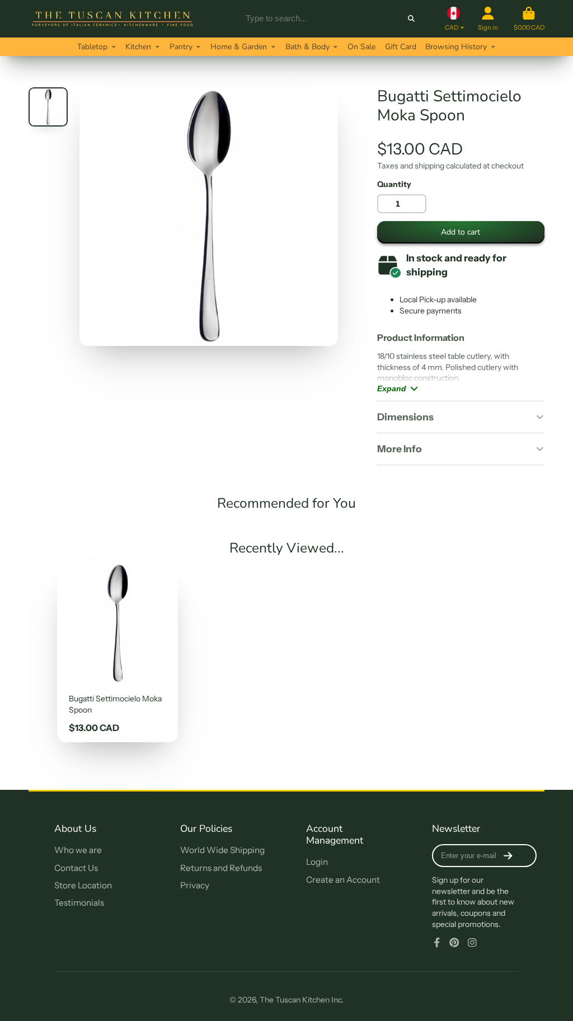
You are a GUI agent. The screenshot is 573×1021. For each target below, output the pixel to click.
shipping (429, 166)
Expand (391, 388)
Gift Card (400, 46)
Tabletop (92, 46)
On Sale (361, 46)
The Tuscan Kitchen (295, 1000)
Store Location (83, 885)
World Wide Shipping (222, 850)
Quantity (394, 184)
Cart (529, 19)
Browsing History (456, 46)
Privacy (194, 885)
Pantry (181, 46)
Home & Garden (238, 46)
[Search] (411, 18)
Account (488, 19)
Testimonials (79, 902)
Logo (112, 19)
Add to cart (460, 232)
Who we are (78, 850)
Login (317, 861)
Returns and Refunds (221, 868)
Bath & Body (307, 46)
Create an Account (343, 879)
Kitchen (138, 46)
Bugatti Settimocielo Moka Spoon (117, 652)
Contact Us (76, 868)
